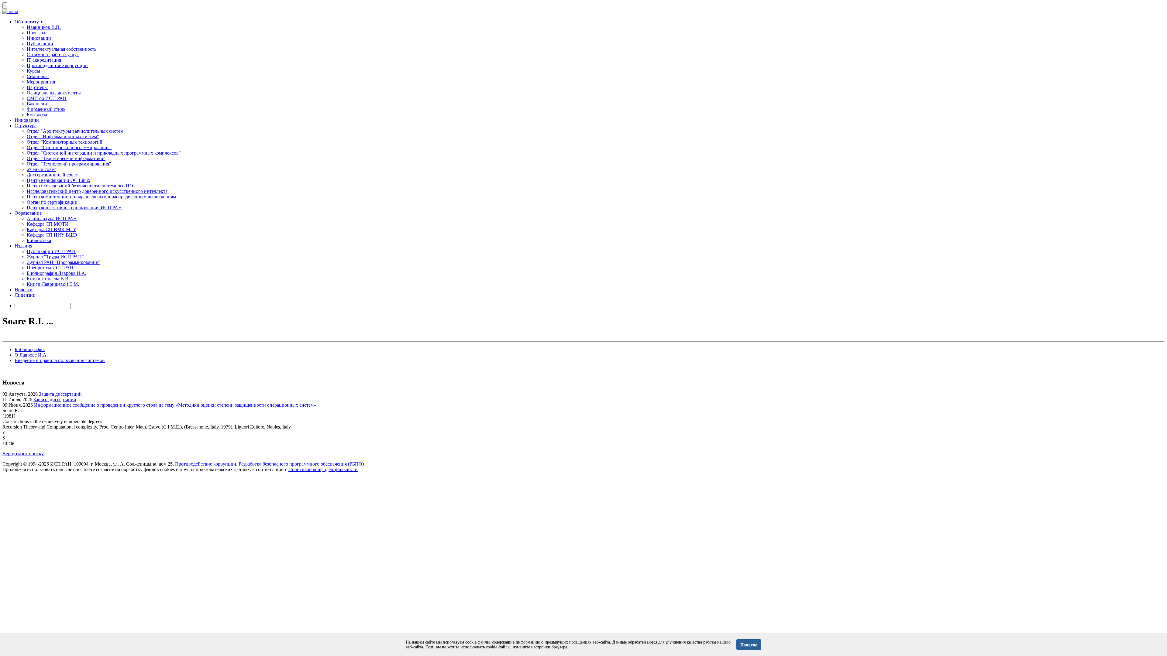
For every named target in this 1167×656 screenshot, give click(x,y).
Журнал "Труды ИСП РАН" (55, 256)
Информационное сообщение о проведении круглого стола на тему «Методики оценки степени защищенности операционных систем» (175, 405)
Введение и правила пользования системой (60, 360)
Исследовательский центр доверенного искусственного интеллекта (97, 191)
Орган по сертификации (52, 202)
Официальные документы (54, 92)
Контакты (37, 114)
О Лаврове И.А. (31, 354)
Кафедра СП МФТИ (48, 224)
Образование (28, 213)
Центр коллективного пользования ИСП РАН (74, 207)
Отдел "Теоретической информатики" (66, 158)
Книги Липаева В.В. (48, 278)
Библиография (30, 349)
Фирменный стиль (46, 109)
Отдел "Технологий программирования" (69, 163)
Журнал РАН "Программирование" (63, 262)
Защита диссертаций (60, 394)
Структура (25, 125)
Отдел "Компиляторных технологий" (66, 142)
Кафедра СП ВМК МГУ (51, 229)
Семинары (38, 76)
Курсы (33, 70)
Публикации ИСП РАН (51, 251)
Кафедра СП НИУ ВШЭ (52, 234)
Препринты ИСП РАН (50, 267)
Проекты (36, 32)
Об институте (29, 21)
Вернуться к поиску (23, 453)
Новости (24, 289)
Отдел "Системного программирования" (69, 147)
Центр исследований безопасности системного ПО (80, 185)
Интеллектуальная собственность (61, 49)
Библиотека (39, 240)
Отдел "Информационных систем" (63, 136)
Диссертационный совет (52, 174)
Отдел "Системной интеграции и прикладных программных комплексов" (104, 152)
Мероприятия (41, 81)
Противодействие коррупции (57, 65)
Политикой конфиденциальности (323, 469)
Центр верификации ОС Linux (58, 180)
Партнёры (37, 87)
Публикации (40, 43)
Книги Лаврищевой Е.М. (53, 284)
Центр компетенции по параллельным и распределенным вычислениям (101, 196)
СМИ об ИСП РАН (47, 98)
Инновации (39, 38)
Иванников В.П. (44, 27)
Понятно (748, 645)
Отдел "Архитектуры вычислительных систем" (76, 131)
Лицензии (25, 295)
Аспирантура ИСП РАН (52, 218)
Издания (23, 245)
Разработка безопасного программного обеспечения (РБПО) (301, 463)
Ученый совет (41, 169)
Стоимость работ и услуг (53, 54)
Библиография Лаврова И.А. (56, 273)
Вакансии (37, 103)
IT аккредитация (44, 60)
